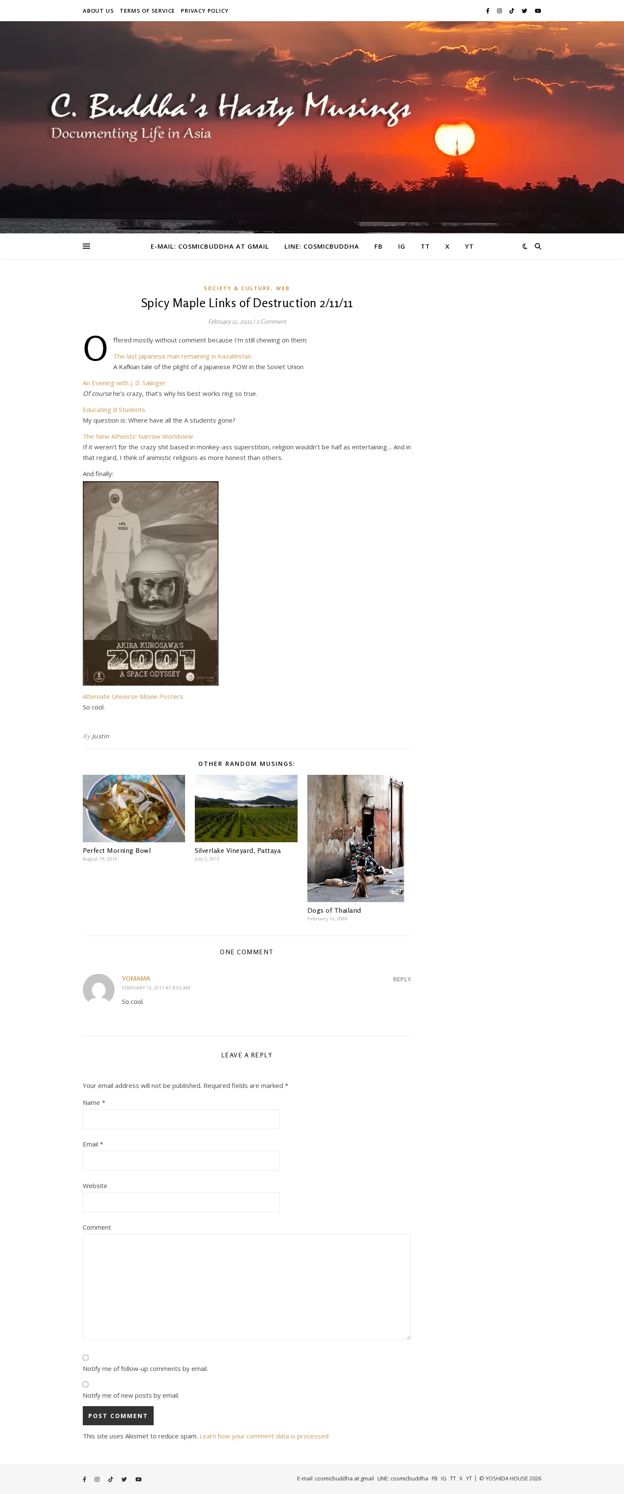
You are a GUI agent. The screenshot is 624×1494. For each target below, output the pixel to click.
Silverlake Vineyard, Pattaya (238, 850)
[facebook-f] (488, 10)
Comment (97, 1227)
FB (378, 246)
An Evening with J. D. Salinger (124, 382)
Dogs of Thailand (334, 910)
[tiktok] (512, 10)
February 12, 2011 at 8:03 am (156, 987)
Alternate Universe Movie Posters (133, 696)
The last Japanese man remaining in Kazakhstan (182, 356)
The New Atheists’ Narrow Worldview (138, 436)
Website (95, 1185)
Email (93, 1144)
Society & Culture (237, 288)
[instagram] (500, 10)
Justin (101, 736)
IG (401, 246)
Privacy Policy (204, 10)
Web (283, 288)
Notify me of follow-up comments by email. (145, 1368)
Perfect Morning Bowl (117, 850)
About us (98, 10)
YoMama (136, 978)
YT (469, 246)
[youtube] (538, 10)
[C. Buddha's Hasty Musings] (312, 127)
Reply (402, 979)
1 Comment (271, 321)
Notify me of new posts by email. (131, 1395)
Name (94, 1102)
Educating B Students (114, 409)
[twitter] (525, 10)
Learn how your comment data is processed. (265, 1436)
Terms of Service (147, 10)
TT (425, 246)
